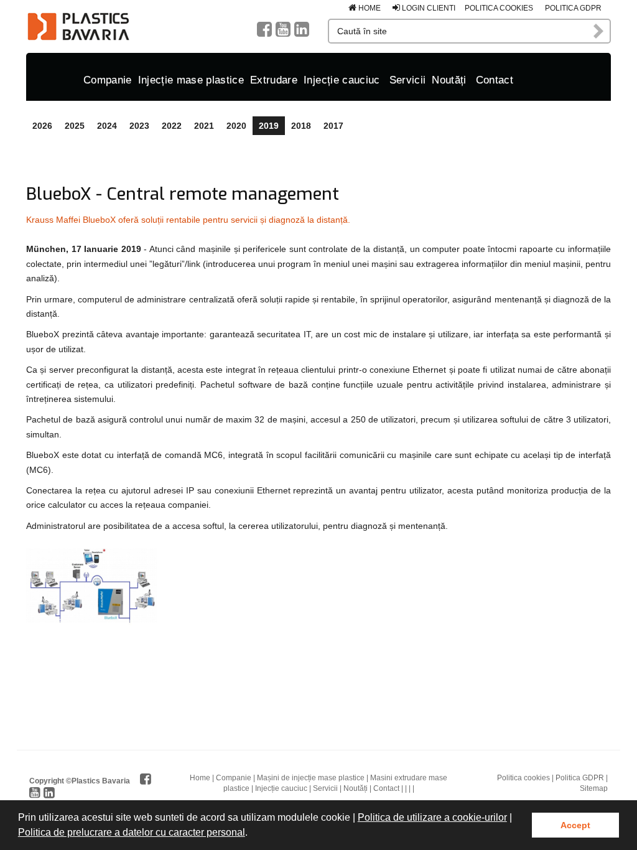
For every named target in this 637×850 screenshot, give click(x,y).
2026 (42, 126)
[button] (252, 834)
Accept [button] (575, 825)
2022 (172, 126)
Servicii (407, 80)
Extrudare (273, 80)
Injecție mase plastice (191, 80)
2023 (139, 126)
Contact (494, 80)
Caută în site (599, 31)
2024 (107, 126)
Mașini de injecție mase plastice (311, 777)
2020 (236, 126)
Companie (107, 80)
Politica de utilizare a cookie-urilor (432, 817)
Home (368, 8)
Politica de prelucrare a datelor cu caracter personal (131, 832)
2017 (333, 126)
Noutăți (449, 80)
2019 (269, 126)
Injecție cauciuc (341, 80)
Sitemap (594, 788)
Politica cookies (499, 8)
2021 (204, 126)
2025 (75, 126)
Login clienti (427, 8)
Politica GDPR (573, 8)
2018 (301, 126)
